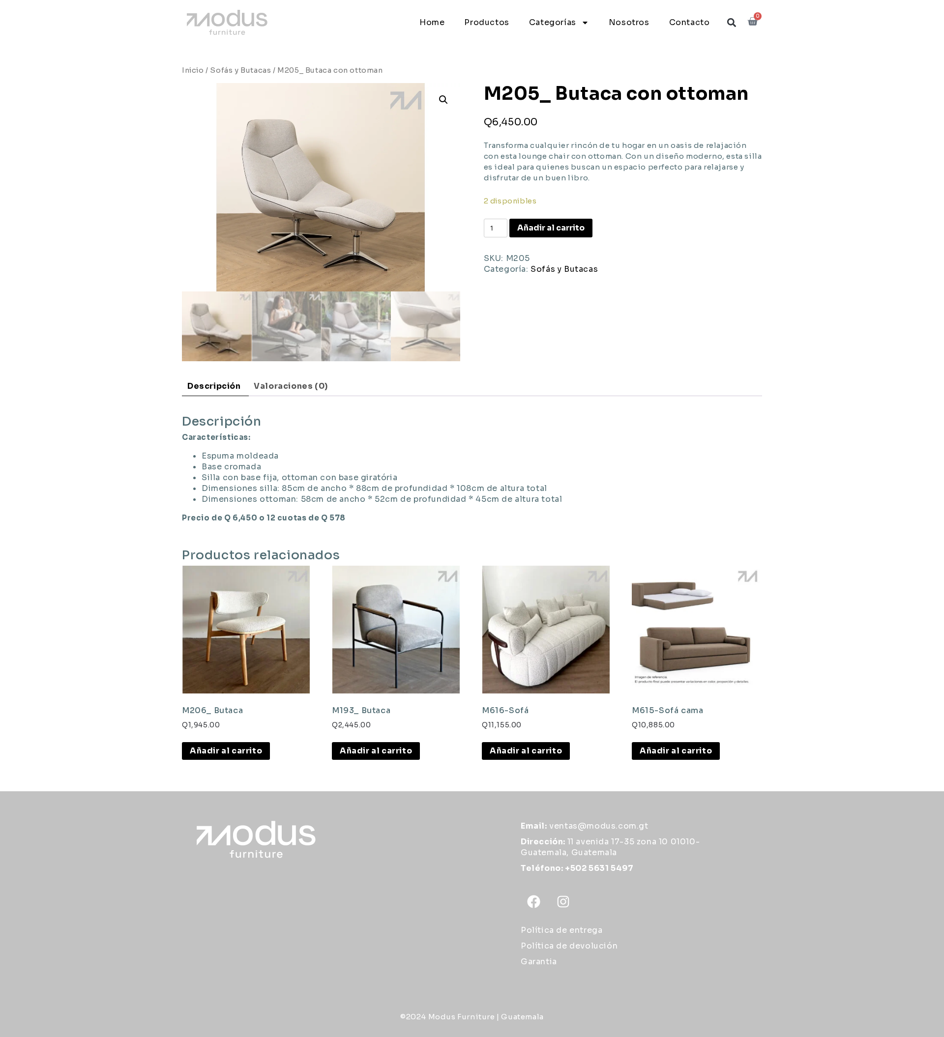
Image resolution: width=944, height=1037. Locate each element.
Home (431, 22)
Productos (486, 22)
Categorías (552, 22)
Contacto (689, 22)
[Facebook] (534, 902)
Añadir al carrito (551, 228)
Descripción (214, 386)
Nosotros (629, 22)
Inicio (193, 70)
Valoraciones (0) (291, 386)
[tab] (214, 386)
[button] (731, 22)
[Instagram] (563, 902)
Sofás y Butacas (240, 70)
